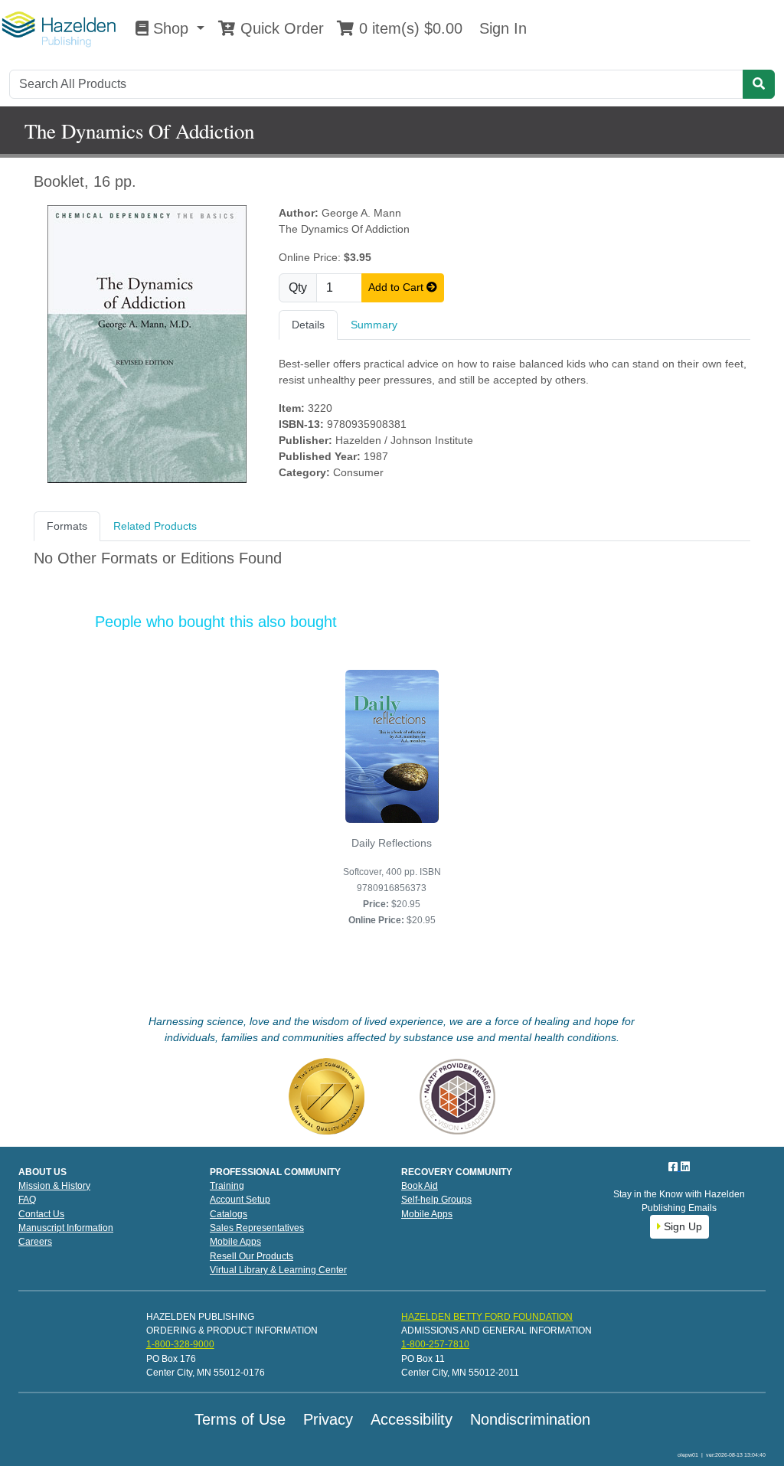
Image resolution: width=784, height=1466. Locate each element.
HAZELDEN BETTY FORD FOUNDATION (487, 1316)
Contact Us (41, 1214)
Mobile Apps (235, 1241)
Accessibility (411, 1419)
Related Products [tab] (155, 526)
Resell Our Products (251, 1256)
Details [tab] (308, 324)
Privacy (328, 1419)
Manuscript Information (65, 1228)
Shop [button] (171, 28)
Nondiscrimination (530, 1419)
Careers (35, 1241)
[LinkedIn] (685, 1167)
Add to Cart (397, 287)
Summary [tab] (374, 324)
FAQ (27, 1199)
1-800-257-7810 (435, 1344)
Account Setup (240, 1199)
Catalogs (228, 1214)
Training (227, 1185)
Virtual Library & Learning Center (278, 1270)
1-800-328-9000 (180, 1344)
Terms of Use (240, 1419)
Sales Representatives (257, 1228)
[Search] (759, 84)
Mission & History (54, 1185)
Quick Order (280, 28)
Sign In (501, 28)
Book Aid (419, 1185)
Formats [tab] (67, 526)
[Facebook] (674, 1167)
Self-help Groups (436, 1199)
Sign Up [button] (681, 1226)
